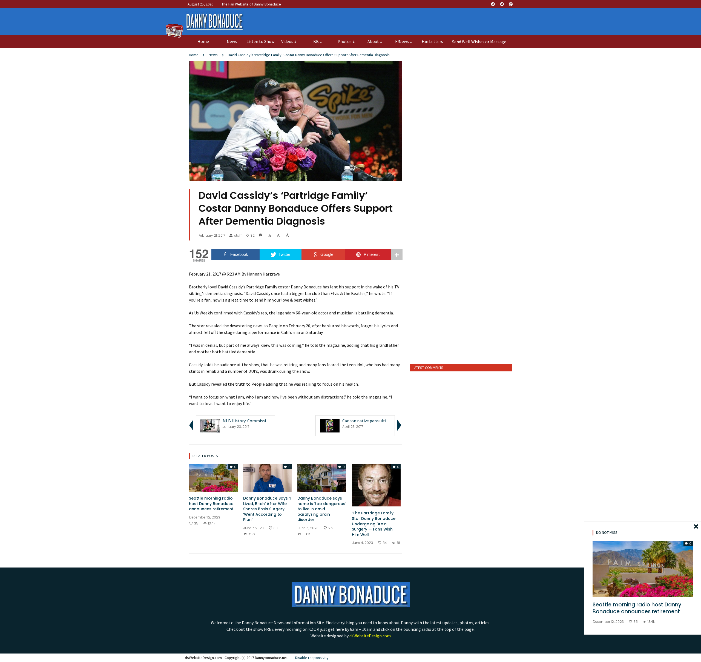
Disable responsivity (312, 657)
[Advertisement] (461, 317)
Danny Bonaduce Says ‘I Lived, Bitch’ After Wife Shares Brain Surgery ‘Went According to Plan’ (267, 508)
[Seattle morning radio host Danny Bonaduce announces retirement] (213, 477)
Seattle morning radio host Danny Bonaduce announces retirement (211, 503)
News (213, 54)
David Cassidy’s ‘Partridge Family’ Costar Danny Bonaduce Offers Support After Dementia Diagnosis (309, 54)
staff (238, 235)
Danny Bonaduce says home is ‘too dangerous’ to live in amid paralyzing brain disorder (321, 508)
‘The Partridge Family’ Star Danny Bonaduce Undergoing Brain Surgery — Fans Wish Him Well (373, 523)
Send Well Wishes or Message (479, 41)
